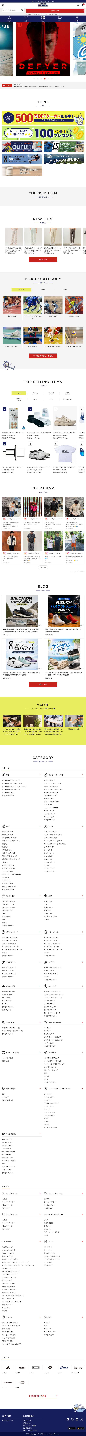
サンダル (4, 1311)
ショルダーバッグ (49, 1253)
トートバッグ (48, 1250)
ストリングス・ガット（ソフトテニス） (55, 844)
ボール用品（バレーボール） (53, 950)
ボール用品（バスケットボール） (12, 950)
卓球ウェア (47, 910)
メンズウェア (48, 1094)
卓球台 (46, 919)
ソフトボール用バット (8, 853)
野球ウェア (5, 862)
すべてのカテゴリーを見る (43, 356)
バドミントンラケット (8, 901)
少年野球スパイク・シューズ (11, 859)
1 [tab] (34, 78)
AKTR (56, 14)
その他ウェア (6, 1208)
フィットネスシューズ (8, 1286)
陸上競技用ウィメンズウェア (11, 789)
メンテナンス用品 (7, 883)
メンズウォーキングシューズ (11, 1028)
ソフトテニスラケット (50, 838)
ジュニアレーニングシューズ (53, 789)
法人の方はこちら (7, 1420)
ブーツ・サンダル (49, 1115)
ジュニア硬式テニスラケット (53, 835)
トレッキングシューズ (51, 1070)
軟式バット (5, 847)
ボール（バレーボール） (51, 947)
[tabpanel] (43, 49)
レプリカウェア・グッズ (9, 944)
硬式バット (5, 844)
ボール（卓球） (48, 913)
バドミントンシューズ (48, 14)
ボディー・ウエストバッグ (52, 1256)
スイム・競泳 (6, 1308)
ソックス (46, 865)
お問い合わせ (27, 1423)
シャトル (4, 913)
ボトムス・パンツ (7, 1205)
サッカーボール (49, 811)
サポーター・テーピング (51, 1232)
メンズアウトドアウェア (51, 1058)
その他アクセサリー (8, 795)
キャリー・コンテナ (7, 1139)
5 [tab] (48, 78)
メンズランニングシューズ (52, 992)
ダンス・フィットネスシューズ (53, 1040)
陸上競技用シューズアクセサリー (12, 783)
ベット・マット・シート (8, 1167)
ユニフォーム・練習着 (8, 868)
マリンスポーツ (6, 1010)
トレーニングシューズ (51, 786)
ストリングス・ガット (8, 904)
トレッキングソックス (8, 1338)
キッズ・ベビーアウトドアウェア (54, 1064)
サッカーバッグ (49, 817)
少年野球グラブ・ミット (9, 838)
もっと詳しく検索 (55, 10)
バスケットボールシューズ (10, 937)
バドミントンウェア (8, 910)
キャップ (46, 1121)
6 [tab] (52, 78)
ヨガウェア (47, 1028)
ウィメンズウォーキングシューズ (12, 1031)
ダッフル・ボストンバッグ (52, 1259)
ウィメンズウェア (49, 1097)
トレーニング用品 (7, 1058)
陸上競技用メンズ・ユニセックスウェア (14, 786)
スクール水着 (6, 998)
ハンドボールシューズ (9, 968)
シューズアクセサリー (51, 792)
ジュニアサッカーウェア (51, 802)
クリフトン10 (37, 14)
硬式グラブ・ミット (7, 832)
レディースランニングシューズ (53, 995)
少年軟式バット (7, 850)
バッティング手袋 (7, 871)
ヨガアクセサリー (49, 1034)
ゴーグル (4, 1004)
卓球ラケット (48, 901)
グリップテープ (49, 847)
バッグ (4, 919)
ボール (46, 1220)
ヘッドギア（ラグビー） (51, 974)
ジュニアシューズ (49, 1112)
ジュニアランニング (8, 1253)
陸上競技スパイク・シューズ (11, 780)
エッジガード (48, 850)
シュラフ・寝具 (6, 1148)
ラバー (46, 904)
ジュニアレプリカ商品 (51, 808)
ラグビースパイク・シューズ (53, 968)
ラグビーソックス (7, 1341)
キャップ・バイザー (50, 862)
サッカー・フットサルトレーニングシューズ (15, 1262)
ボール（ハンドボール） (9, 974)
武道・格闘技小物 (7, 1100)
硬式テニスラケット (50, 832)
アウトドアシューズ (50, 1067)
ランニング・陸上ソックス (10, 1323)
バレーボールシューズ (51, 937)
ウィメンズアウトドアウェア (53, 1061)
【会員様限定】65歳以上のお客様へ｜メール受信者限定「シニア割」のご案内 (39, 86)
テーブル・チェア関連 (8, 1151)
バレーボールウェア (50, 940)
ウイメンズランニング (8, 1250)
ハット (46, 1326)
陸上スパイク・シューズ (9, 1289)
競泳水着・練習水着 (8, 992)
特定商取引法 (27, 1428)
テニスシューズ (49, 853)
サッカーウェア (49, 798)
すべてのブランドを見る (37, 1396)
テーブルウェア (6, 1154)
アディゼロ (28, 14)
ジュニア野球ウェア (8, 865)
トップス (4, 1199)
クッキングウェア (7, 1145)
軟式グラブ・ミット (7, 835)
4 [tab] (45, 78)
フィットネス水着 (7, 995)
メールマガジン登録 (29, 1425)
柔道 (3, 1094)
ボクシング (5, 1097)
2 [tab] (37, 78)
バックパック (48, 1247)
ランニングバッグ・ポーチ (52, 1013)
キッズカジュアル (7, 1305)
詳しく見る (43, 259)
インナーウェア (49, 1043)
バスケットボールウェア (9, 940)
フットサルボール (49, 814)
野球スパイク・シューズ (9, 856)
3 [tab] (41, 78)
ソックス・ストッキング (9, 886)
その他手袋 (5, 877)
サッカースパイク (49, 780)
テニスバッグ (48, 856)
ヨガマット (47, 1031)
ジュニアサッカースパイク (52, 783)
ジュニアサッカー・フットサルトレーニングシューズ (18, 1265)
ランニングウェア (49, 1001)
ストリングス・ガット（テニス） (53, 841)
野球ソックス (6, 1329)
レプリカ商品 (48, 805)
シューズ (47, 1109)
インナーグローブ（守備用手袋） (12, 874)
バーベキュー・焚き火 (9, 1161)
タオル (46, 1235)
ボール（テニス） (49, 868)
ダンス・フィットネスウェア (52, 1037)
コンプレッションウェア (51, 1103)
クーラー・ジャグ (7, 1142)
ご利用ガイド (27, 1420)
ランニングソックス (50, 1007)
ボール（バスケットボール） (10, 947)
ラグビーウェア (49, 971)
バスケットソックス (8, 1332)
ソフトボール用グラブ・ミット (11, 841)
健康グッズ (5, 1061)
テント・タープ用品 (8, 1158)
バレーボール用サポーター (53, 944)
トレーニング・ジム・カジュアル (12, 1302)
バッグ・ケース (6, 880)
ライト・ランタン (7, 1170)
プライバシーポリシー (30, 1430)
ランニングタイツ (49, 1004)
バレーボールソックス (9, 1335)
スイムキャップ (6, 1001)
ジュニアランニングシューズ (53, 998)
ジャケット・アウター (8, 1202)
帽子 (45, 1073)
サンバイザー (48, 1329)
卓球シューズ (48, 907)
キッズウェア (48, 1100)
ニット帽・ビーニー (50, 1332)
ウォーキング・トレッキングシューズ (13, 1296)
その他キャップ (49, 1335)
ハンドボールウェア (8, 971)
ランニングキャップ (50, 1010)
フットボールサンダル (51, 795)
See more (43, 567)
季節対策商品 (48, 1223)
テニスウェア (48, 859)
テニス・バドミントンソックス (11, 1326)
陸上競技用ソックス (8, 792)
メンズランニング (7, 1247)
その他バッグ (48, 1265)
